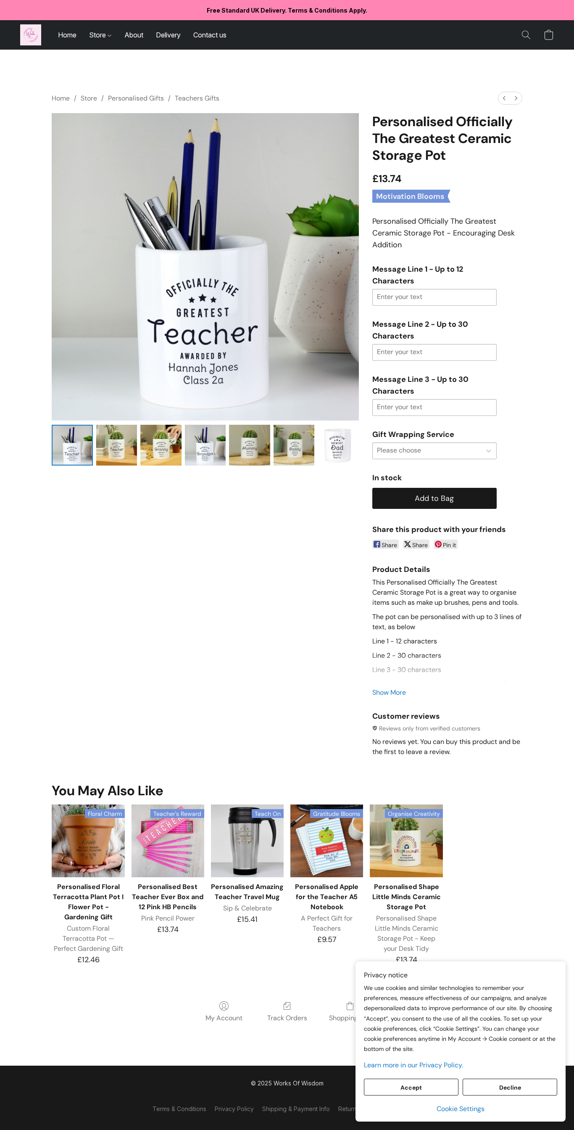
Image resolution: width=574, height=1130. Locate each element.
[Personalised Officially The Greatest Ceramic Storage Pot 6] (338, 445)
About (133, 35)
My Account (223, 1018)
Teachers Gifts (197, 98)
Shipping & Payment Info (296, 1108)
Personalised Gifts (136, 98)
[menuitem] (504, 98)
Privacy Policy (234, 1108)
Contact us (209, 35)
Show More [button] (389, 692)
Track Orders (287, 1018)
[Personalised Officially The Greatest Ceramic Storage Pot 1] (116, 445)
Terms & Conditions (179, 1108)
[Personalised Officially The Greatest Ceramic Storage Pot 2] (161, 445)
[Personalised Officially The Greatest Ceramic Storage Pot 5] (294, 445)
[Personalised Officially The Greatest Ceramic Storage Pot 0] (72, 445)
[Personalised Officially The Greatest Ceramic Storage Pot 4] (249, 445)
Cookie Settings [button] (460, 1108)
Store (98, 35)
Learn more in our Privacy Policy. (413, 1065)
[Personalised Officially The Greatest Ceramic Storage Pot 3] (205, 445)
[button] (30, 34)
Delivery (168, 35)
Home (67, 35)
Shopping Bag (350, 1018)
